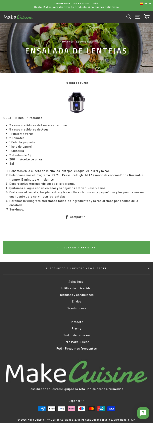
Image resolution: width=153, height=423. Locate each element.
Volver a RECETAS (79, 247)
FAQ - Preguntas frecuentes (76, 348)
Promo (76, 328)
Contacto (76, 322)
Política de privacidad (76, 288)
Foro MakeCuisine (76, 342)
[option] (76, 5)
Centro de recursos (76, 335)
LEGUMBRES (84, 41)
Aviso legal (76, 281)
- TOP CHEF (67, 41)
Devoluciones (76, 308)
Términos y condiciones (77, 294)
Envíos (76, 301)
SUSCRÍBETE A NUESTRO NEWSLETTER (76, 268)
